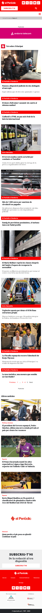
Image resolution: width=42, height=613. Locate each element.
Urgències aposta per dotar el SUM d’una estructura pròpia (19, 311)
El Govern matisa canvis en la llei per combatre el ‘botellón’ (17, 158)
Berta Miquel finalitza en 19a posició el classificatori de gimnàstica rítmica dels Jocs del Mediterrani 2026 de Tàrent (19, 500)
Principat (8, 18)
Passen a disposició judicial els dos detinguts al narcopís (21, 86)
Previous (12, 382)
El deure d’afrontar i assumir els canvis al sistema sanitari (19, 104)
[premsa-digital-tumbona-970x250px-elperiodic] (21, 38)
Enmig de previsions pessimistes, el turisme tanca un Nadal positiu (20, 223)
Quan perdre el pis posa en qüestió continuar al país (16, 535)
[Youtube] (34, 2)
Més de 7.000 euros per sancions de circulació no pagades (17, 203)
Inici (4, 18)
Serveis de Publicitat (24, 577)
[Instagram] (31, 2)
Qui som (4, 577)
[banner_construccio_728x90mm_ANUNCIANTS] (21, 394)
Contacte (13, 577)
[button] (36, 8)
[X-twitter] (27, 2)
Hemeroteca (37, 577)
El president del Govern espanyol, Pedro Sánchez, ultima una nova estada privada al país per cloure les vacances (20, 427)
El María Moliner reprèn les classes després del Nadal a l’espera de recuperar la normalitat (20, 265)
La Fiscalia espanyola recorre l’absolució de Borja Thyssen (20, 356)
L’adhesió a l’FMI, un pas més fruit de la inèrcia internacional (18, 117)
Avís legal (21, 582)
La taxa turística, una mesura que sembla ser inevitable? (19, 375)
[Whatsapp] (38, 2)
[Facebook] (23, 2)
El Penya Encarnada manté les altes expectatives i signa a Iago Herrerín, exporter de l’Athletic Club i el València (18, 464)
